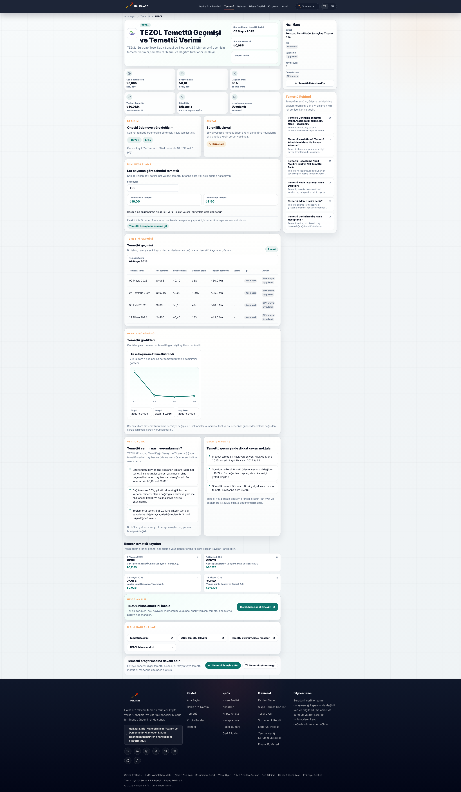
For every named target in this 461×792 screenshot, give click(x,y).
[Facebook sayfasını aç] (156, 751)
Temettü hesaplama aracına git (148, 226)
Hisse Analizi (257, 6)
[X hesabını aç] (127, 751)
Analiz (286, 6)
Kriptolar (273, 6)
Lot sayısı (132, 181)
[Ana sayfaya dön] (147, 6)
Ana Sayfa (129, 16)
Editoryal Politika (268, 726)
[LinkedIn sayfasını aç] (137, 751)
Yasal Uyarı (265, 713)
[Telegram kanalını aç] (174, 751)
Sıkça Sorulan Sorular (272, 707)
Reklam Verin (266, 700)
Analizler (228, 707)
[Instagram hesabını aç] (146, 751)
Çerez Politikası (184, 775)
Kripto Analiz (231, 713)
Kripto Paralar (195, 720)
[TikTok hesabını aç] (137, 760)
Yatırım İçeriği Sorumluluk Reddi (269, 735)
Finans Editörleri (268, 744)
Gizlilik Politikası (133, 775)
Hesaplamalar (231, 720)
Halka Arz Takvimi (210, 6)
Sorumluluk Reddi (269, 720)
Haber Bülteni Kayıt (289, 775)
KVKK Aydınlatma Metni (158, 775)
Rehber (241, 6)
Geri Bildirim (230, 733)
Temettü (229, 6)
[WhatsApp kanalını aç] (127, 760)
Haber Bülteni (231, 726)
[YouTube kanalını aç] (165, 751)
